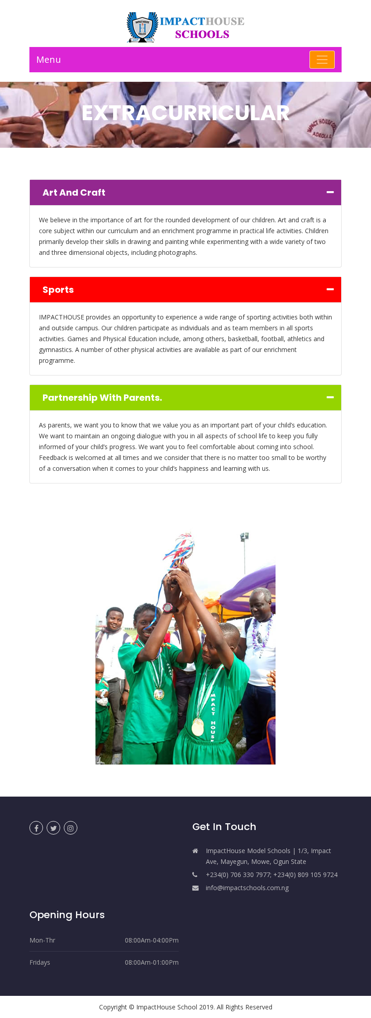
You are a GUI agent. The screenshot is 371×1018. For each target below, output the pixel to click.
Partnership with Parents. (102, 397)
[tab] (185, 192)
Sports (58, 289)
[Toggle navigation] (322, 60)
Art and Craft (74, 192)
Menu (48, 59)
